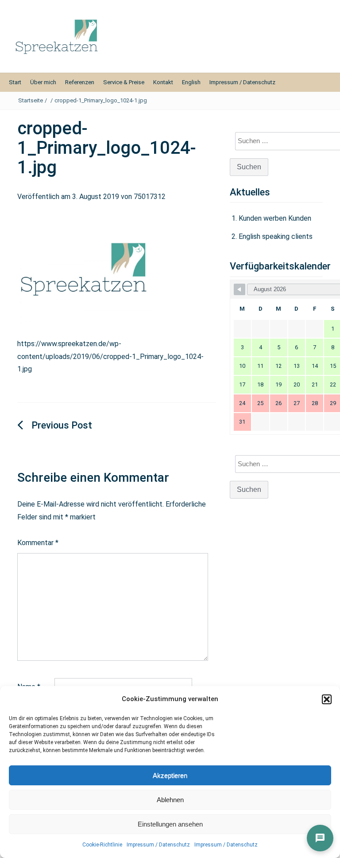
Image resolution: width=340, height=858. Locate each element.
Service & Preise (123, 82)
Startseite (30, 100)
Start (15, 82)
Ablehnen (170, 799)
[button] (326, 699)
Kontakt (163, 82)
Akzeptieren (170, 775)
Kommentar (37, 542)
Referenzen (79, 82)
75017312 (150, 196)
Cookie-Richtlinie (102, 845)
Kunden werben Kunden (275, 218)
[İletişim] (320, 838)
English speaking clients (276, 236)
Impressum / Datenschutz (158, 845)
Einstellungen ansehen (170, 824)
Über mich (43, 82)
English (191, 82)
